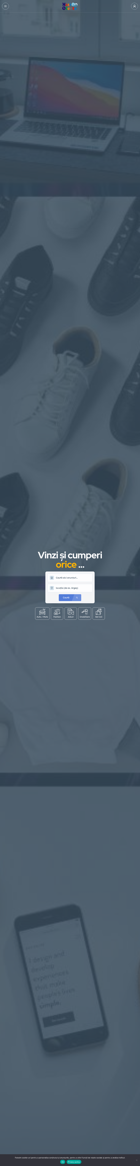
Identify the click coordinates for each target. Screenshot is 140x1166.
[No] (136, 1160)
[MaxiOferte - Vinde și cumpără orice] (70, 6)
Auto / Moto (42, 617)
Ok (63, 1162)
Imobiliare (85, 617)
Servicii (98, 617)
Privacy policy (74, 1162)
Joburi (71, 617)
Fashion (57, 617)
